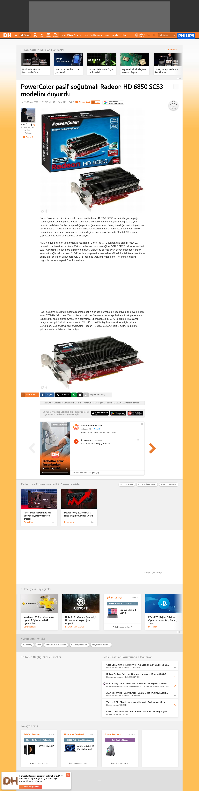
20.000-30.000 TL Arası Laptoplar (122, 604)
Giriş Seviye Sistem (120, 740)
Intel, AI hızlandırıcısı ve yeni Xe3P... (67, 71)
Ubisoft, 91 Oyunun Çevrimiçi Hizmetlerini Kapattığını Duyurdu (80, 620)
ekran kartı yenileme (168, 484)
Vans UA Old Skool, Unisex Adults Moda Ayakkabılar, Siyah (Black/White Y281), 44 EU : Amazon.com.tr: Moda (138, 702)
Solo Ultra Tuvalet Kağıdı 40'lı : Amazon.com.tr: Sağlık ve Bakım (138, 665)
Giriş (26, 35)
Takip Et (97, 429)
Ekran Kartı (28, 49)
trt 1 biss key (27, 645)
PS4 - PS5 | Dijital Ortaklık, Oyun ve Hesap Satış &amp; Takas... (162, 620)
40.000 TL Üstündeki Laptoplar (79, 740)
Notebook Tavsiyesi (74, 734)
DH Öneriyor (117, 598)
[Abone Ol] (28, 137)
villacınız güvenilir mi (79, 645)
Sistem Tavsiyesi (113, 734)
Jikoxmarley (87, 440)
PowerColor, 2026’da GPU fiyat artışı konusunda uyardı (78, 514)
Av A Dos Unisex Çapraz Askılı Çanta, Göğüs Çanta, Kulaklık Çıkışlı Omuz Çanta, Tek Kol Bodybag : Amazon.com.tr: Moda (138, 693)
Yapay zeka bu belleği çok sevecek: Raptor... (134, 71)
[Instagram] (76, 427)
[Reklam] (186, 35)
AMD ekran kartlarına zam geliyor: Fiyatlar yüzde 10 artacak (37, 515)
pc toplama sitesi (126, 484)
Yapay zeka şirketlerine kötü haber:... (166, 71)
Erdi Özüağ (26, 124)
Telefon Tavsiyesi (32, 734)
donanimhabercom (92, 425)
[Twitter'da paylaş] (42, 211)
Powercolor (43, 484)
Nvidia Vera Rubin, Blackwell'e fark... (31, 71)
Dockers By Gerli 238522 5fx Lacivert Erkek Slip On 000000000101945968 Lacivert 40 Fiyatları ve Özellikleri (138, 683)
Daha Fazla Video (60, 425)
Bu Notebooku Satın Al (123, 627)
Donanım (57, 403)
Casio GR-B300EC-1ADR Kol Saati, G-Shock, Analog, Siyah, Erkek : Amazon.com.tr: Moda (138, 711)
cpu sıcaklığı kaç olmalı (147, 484)
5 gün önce (97, 440)
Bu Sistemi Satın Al (120, 764)
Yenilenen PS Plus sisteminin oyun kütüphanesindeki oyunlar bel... (39, 620)
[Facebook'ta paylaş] (46, 211)
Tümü (134, 598)
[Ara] (174, 35)
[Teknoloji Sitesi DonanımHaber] (8, 34)
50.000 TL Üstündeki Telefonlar (39, 740)
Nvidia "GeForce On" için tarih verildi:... (101, 71)
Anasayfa (47, 403)
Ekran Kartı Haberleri (72, 403)
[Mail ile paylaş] (80, 395)
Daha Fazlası (171, 49)
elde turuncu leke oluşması (56, 645)
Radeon (26, 484)
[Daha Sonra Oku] (176, 86)
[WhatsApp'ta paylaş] (74, 395)
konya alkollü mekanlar (101, 645)
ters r (39, 645)
